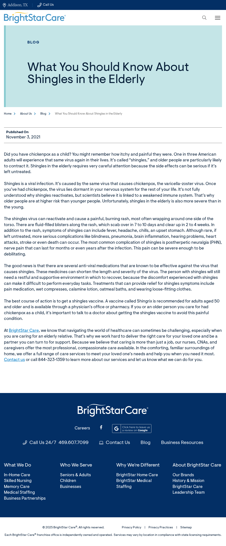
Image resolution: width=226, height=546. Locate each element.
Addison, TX (18, 4)
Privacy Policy (131, 527)
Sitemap (186, 527)
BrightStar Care (24, 331)
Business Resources (182, 442)
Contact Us (118, 442)
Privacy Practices (161, 527)
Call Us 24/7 (59, 442)
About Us (26, 113)
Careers (82, 428)
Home (7, 113)
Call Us (48, 5)
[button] (204, 17)
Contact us (14, 360)
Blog (33, 42)
